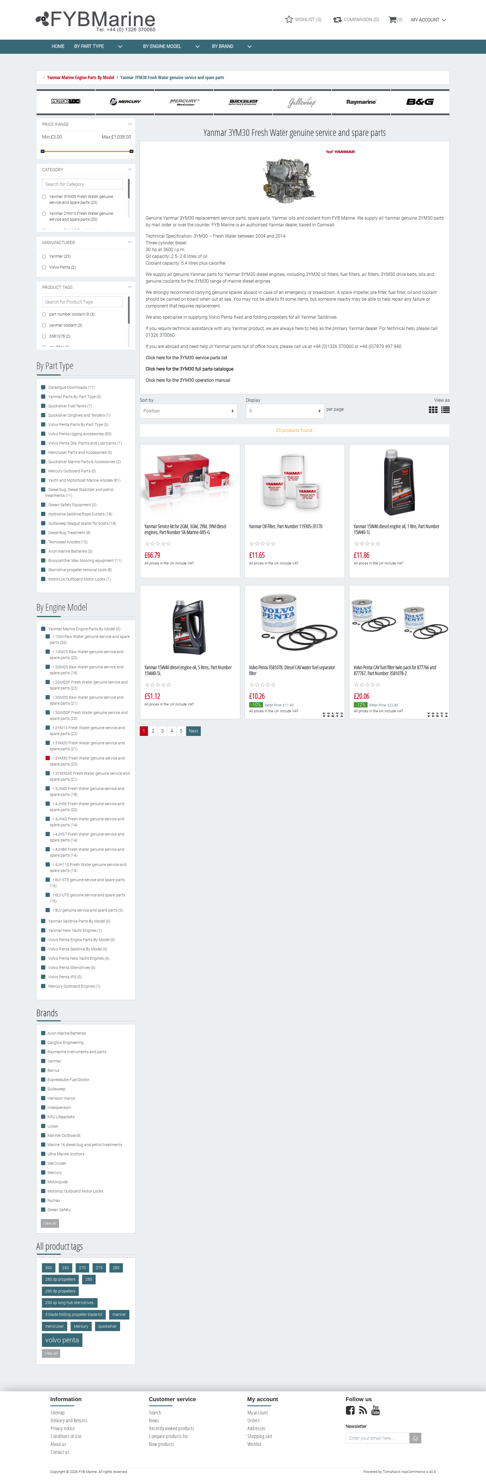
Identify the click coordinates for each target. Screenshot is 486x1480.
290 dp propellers (60, 1291)
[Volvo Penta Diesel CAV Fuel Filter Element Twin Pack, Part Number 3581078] (399, 623)
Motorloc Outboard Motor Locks (75, 1191)
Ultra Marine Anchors (66, 1154)
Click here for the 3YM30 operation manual (188, 380)
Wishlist (254, 1444)
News (154, 1420)
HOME (58, 46)
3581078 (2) (60, 336)
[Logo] (100, 19)
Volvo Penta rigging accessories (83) (80, 434)
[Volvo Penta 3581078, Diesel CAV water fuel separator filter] (295, 623)
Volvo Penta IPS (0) (65, 977)
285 (89, 1279)
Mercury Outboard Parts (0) (72, 471)
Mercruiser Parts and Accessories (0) (80, 452)
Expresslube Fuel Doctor (68, 1079)
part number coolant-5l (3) (72, 314)
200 (48, 1267)
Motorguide (58, 1182)
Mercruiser (57, 1163)
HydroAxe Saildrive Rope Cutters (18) (80, 514)
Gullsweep (57, 1089)
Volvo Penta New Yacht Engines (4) (78, 958)
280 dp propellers (60, 1279)
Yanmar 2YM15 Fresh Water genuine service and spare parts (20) (81, 216)
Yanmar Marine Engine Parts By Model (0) (84, 629)
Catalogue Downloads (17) (71, 387)
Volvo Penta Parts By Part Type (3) (78, 424)
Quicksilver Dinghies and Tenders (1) (79, 415)
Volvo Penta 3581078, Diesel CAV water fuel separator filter (292, 670)
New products (161, 1444)
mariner (119, 1314)
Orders (254, 1420)
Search (155, 1412)
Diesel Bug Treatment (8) (69, 532)
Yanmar (54, 1061)
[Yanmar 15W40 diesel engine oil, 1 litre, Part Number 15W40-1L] (399, 482)
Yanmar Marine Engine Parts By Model (80, 77)
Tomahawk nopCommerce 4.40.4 (409, 1472)
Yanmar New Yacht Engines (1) (75, 930)
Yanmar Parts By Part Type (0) (74, 396)
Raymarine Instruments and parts (77, 1052)
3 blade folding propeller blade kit (73, 1314)
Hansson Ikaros (61, 1098)
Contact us (60, 1451)
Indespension (59, 1107)
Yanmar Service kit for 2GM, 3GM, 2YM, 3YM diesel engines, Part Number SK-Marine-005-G (185, 529)
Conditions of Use (66, 1436)
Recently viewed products (171, 1428)
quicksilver (107, 1326)
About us (58, 1444)
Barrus (53, 1070)
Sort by (147, 400)
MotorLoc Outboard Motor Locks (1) (79, 579)
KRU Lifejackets (61, 1117)
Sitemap (58, 1412)
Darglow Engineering (66, 1042)
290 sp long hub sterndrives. (69, 1302)
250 (65, 1267)
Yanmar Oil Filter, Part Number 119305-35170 (285, 526)
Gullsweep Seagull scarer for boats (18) (82, 523)
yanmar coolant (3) (65, 325)
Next (193, 731)
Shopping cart (260, 1436)
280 (116, 1267)
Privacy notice (63, 1428)
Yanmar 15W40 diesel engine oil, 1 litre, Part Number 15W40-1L (396, 529)
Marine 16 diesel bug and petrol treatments (85, 1144)
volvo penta (62, 1340)
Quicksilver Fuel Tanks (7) (70, 406)
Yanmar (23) (60, 256)
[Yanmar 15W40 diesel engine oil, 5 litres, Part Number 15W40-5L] (190, 623)
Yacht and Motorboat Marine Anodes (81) (84, 480)
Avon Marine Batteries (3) (70, 551)
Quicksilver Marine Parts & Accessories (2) (84, 461)
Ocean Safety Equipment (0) (72, 505)
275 (99, 1267)
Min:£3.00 (52, 137)
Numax (54, 1200)
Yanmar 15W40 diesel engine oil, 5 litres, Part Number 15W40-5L (188, 670)
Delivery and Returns (69, 1420)
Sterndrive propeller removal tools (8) (80, 570)
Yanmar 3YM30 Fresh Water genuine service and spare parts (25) (81, 199)
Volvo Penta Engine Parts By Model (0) (81, 939)
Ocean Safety (59, 1209)
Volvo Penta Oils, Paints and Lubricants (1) (85, 443)
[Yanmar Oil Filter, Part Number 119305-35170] (295, 482)
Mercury (55, 1172)
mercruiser (54, 1326)
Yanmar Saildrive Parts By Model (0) (79, 921)
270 (82, 1267)
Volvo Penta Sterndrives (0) (72, 967)
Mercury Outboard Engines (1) (74, 986)
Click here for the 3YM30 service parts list (186, 357)
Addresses (257, 1428)
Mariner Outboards (64, 1135)
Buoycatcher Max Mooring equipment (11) (85, 560)
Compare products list (168, 1436)
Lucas (53, 1126)
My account (425, 20)
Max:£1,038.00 (116, 137)
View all (50, 1223)
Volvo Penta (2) (62, 267)
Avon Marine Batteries (67, 1033)
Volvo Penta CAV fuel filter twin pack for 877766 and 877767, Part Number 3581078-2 (395, 670)
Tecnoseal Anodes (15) (68, 542)
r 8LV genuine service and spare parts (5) (87, 910)
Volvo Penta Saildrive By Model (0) (77, 949)
